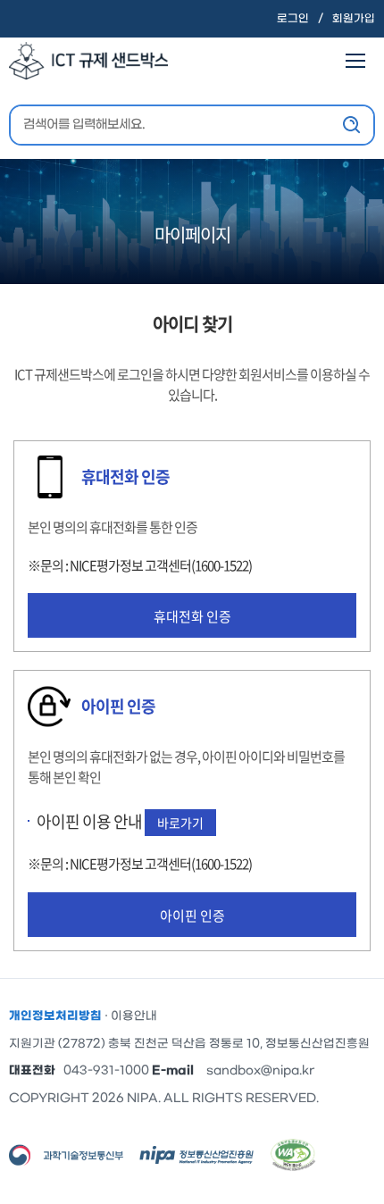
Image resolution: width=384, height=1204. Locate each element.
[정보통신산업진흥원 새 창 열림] (196, 1155)
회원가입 (353, 19)
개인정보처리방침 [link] (55, 1016)
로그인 (293, 19)
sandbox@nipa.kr (260, 1070)
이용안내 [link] (134, 1016)
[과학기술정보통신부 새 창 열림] (66, 1155)
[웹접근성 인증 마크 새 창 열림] (293, 1155)
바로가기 (180, 823)
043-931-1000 (106, 1070)
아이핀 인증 (192, 915)
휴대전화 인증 (192, 616)
